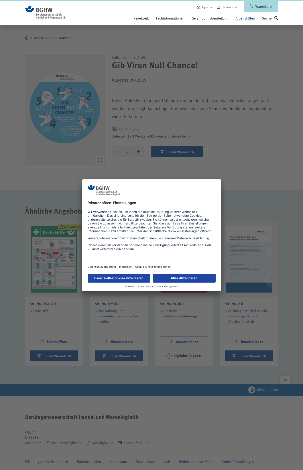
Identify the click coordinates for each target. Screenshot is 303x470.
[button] (270, 18)
